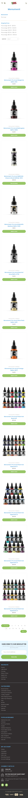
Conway (3, 671)
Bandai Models (5, 704)
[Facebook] (2, 785)
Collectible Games (6, 690)
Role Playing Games (6, 696)
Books (3, 702)
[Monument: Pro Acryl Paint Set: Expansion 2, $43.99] (14, 493)
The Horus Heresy (5, 737)
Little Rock (4, 669)
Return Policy (4, 673)
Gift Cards (3, 706)
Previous (5, 625)
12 (9, 628)
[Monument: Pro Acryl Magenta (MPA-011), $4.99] (14, 61)
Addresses (3, 753)
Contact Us (4, 677)
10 (24, 625)
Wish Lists (3, 755)
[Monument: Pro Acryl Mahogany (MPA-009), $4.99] (14, 109)
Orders (3, 749)
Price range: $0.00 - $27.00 (8, 25)
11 (6, 628)
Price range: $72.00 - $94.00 (8, 32)
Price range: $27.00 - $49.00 (8, 28)
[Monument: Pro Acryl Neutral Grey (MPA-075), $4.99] (14, 253)
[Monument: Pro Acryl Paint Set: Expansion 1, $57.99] (14, 445)
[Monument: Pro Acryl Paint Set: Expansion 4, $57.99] (14, 589)
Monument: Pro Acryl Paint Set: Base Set (14, 417)
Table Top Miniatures (6, 698)
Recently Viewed (5, 757)
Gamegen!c (4, 731)
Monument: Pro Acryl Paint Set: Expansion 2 (14, 513)
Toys (2, 700)
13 (13, 628)
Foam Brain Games (6, 729)
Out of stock (14, 183)
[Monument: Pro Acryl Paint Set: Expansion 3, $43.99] (14, 541)
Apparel (3, 708)
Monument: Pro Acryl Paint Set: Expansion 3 (14, 561)
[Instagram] (6, 785)
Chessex (3, 722)
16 (22, 628)
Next (23, 631)
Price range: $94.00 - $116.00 (9, 34)
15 (19, 628)
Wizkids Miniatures (6, 727)
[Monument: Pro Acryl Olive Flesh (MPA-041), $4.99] (14, 301)
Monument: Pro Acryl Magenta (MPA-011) (14, 81)
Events (3, 667)
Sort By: (4, 39)
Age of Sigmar (5, 735)
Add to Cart (14, 87)
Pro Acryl (3, 17)
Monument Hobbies (6, 733)
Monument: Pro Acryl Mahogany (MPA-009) (14, 129)
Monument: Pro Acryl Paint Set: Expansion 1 (14, 465)
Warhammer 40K (5, 720)
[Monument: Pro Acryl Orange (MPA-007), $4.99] (14, 349)
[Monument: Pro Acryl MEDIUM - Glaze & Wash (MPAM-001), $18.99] (14, 157)
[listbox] (12, 38)
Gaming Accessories (6, 692)
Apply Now (4, 675)
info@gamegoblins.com (11, 776)
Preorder (3, 710)
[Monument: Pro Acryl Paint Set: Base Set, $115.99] (14, 397)
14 (16, 628)
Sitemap (3, 679)
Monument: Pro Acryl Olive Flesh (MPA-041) (14, 321)
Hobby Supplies (5, 694)
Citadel (3, 726)
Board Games (4, 688)
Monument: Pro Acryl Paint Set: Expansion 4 (14, 610)
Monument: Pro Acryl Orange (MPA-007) (14, 369)
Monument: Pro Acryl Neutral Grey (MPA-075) (14, 273)
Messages (3, 751)
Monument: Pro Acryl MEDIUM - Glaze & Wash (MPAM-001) (14, 177)
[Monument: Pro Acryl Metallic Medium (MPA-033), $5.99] (14, 205)
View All (3, 739)
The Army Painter (5, 724)
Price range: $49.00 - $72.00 (8, 30)
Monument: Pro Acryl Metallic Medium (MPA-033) (14, 225)
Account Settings (5, 759)
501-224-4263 (8, 771)
